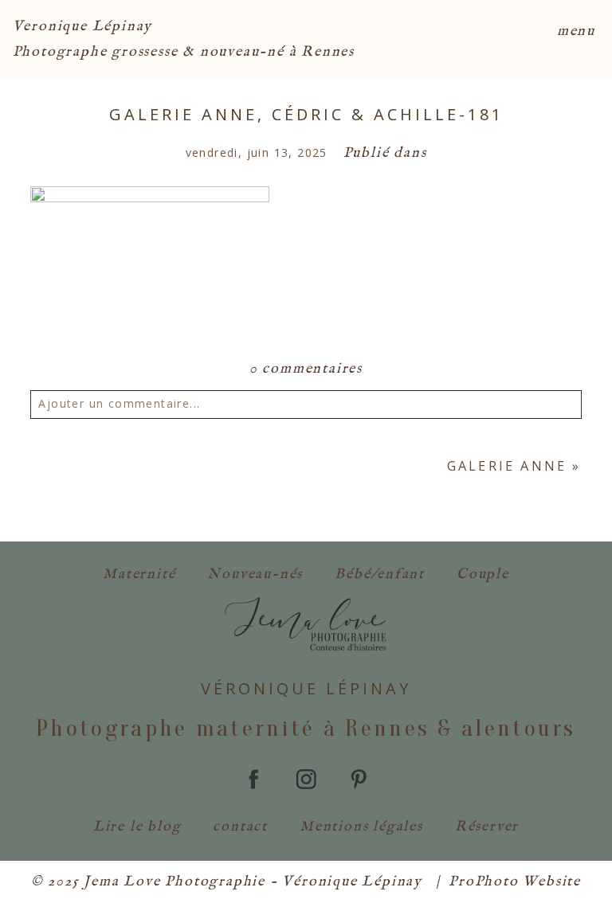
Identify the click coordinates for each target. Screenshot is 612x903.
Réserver (487, 827)
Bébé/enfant (380, 574)
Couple (483, 574)
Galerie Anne (507, 466)
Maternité (139, 574)
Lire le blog (137, 827)
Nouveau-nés (255, 574)
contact (240, 827)
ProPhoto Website (515, 882)
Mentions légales (361, 827)
